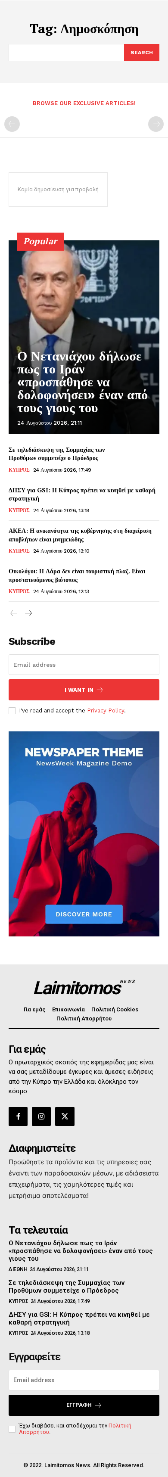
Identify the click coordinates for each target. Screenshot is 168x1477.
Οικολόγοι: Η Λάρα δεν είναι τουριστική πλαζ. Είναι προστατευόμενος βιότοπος (77, 575)
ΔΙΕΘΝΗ (18, 1269)
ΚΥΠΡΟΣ (19, 470)
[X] (64, 1116)
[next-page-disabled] (156, 124)
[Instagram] (41, 1116)
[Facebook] (18, 1116)
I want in (79, 690)
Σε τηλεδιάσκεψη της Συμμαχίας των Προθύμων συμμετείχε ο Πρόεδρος (57, 453)
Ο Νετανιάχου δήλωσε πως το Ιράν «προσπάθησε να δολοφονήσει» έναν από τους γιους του (82, 381)
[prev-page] (12, 124)
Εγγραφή (79, 1405)
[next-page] (27, 613)
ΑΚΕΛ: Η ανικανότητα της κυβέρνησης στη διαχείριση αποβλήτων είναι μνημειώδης (80, 534)
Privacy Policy (105, 710)
